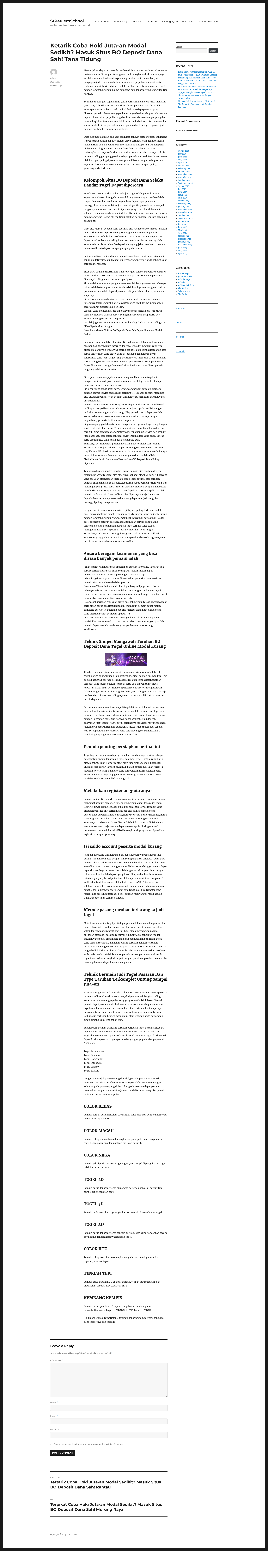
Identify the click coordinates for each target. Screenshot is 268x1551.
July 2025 (182, 189)
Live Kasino (152, 21)
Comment (56, 1360)
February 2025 (184, 204)
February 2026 (184, 168)
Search (179, 47)
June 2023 (182, 248)
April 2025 (182, 198)
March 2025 (183, 201)
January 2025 (184, 206)
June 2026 (182, 157)
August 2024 (183, 221)
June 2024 (182, 227)
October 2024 (184, 215)
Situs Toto (180, 308)
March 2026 (183, 165)
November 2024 (185, 212)
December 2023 (185, 245)
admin (53, 78)
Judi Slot (137, 21)
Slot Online (188, 21)
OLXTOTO (72, 1534)
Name (54, 1402)
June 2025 (182, 192)
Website (55, 1430)
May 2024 (182, 230)
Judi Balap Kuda (185, 276)
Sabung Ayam (170, 21)
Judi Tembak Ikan (208, 21)
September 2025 (185, 183)
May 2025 (182, 195)
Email (54, 1416)
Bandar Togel (101, 21)
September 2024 (185, 218)
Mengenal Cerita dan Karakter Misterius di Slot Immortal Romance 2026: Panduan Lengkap (197, 104)
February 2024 (184, 239)
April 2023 (182, 253)
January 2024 (184, 242)
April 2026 (182, 163)
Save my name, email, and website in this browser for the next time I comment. (89, 1444)
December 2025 (185, 174)
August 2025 (183, 186)
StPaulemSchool (67, 21)
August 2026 (183, 151)
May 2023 (182, 250)
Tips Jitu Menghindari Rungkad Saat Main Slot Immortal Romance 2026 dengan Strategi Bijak (196, 95)
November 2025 (185, 177)
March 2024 (183, 236)
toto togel (180, 337)
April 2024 (182, 233)
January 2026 (184, 171)
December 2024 (185, 209)
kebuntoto (180, 351)
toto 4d (179, 322)
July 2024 (182, 224)
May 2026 (182, 160)
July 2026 (182, 154)
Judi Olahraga (120, 21)
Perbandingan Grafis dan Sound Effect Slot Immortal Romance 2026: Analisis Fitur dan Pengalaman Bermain (197, 81)
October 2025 (184, 180)
